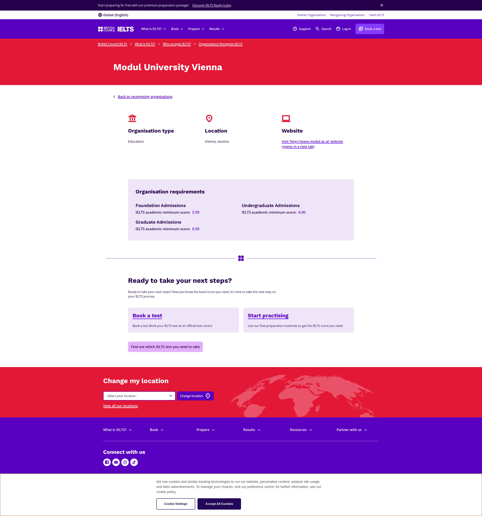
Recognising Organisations (347, 15)
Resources (298, 429)
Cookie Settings (175, 503)
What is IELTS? (145, 44)
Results (249, 429)
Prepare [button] (194, 29)
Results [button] (214, 29)
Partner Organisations (311, 15)
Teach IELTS (376, 15)
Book (154, 429)
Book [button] (175, 29)
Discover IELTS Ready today (211, 5)
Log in (343, 29)
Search (323, 29)
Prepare (203, 429)
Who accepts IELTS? (177, 44)
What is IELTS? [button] (151, 29)
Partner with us (349, 429)
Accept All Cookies (219, 503)
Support (302, 29)
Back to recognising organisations (145, 96)
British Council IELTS (112, 44)
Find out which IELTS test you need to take (165, 346)
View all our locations (120, 405)
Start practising (268, 315)
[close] (382, 5)
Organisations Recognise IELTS (221, 44)
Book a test (369, 29)
